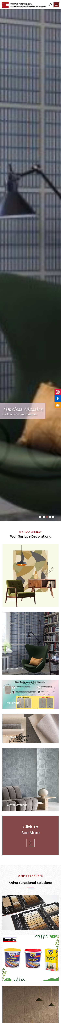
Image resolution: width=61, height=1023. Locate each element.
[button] (40, 517)
